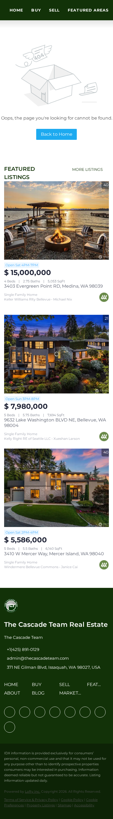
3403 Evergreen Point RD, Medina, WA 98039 (53, 286)
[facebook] (9, 712)
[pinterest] (100, 712)
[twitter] (39, 712)
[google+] (9, 727)
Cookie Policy (72, 800)
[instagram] (69, 712)
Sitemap (64, 805)
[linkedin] (24, 712)
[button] (12, 686)
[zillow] (54, 712)
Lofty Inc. (32, 791)
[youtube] (85, 712)
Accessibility (84, 805)
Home (16, 10)
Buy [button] (36, 10)
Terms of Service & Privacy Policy (31, 800)
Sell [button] (54, 10)
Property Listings (41, 805)
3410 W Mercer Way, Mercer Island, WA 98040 (54, 553)
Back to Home (56, 134)
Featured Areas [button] (88, 10)
